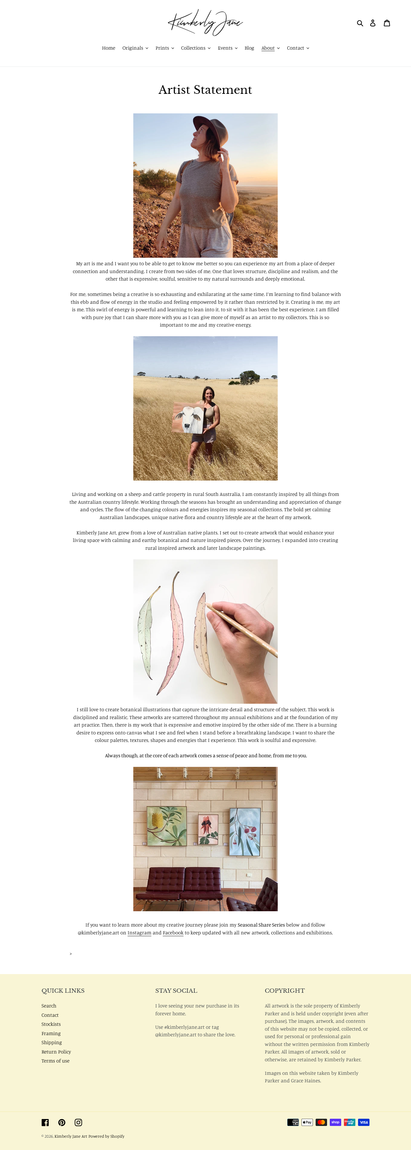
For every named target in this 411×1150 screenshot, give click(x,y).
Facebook (173, 932)
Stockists (51, 1024)
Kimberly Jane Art (70, 1136)
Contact (50, 1015)
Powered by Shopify (106, 1136)
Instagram (139, 932)
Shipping (52, 1042)
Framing (51, 1033)
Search (49, 1005)
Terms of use (56, 1060)
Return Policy (56, 1051)
